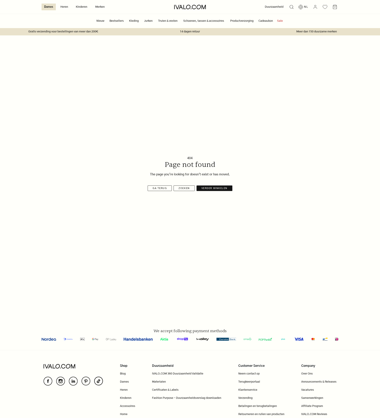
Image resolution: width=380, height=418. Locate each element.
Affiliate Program (312, 406)
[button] (291, 7)
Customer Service (251, 365)
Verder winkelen (214, 188)
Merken (100, 7)
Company (308, 365)
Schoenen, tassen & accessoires (203, 21)
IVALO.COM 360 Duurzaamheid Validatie (177, 373)
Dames (48, 7)
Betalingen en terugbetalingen (257, 406)
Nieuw (100, 21)
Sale (280, 21)
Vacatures (307, 390)
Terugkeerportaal (249, 381)
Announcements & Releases (318, 381)
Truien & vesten (168, 21)
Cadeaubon (265, 21)
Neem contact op (249, 373)
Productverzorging (242, 21)
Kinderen (81, 7)
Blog (123, 373)
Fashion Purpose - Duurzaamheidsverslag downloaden (186, 398)
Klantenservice (247, 390)
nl (306, 7)
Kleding (134, 21)
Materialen (159, 381)
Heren (64, 7)
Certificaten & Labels (165, 390)
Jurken (148, 21)
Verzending (245, 398)
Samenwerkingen (312, 398)
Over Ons (307, 373)
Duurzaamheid (274, 7)
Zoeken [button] (184, 188)
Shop (123, 365)
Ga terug (160, 188)
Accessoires (127, 406)
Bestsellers (116, 21)
